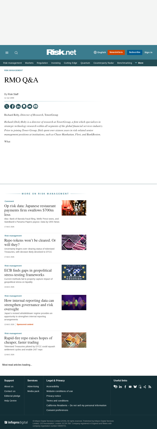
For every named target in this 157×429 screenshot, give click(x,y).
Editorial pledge (12, 396)
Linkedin (120, 387)
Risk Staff (13, 94)
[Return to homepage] (61, 54)
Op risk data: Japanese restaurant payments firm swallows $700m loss (30, 209)
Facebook (125, 387)
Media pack (33, 391)
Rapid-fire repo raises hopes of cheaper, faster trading (28, 340)
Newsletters (116, 52)
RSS (150, 387)
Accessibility (52, 386)
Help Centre (10, 400)
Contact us (9, 391)
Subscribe (134, 52)
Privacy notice (53, 396)
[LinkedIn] (18, 106)
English (102, 52)
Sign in (149, 52)
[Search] (16, 52)
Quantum (85, 63)
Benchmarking (124, 63)
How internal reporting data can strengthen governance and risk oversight (29, 304)
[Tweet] (6, 106)
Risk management (12, 63)
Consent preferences (57, 410)
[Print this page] (35, 106)
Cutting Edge (70, 63)
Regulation (42, 63)
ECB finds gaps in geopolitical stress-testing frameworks (28, 272)
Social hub (145, 387)
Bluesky (135, 387)
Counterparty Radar (104, 63)
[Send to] (29, 106)
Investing (56, 63)
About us (8, 386)
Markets (29, 63)
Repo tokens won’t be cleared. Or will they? (30, 242)
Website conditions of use (59, 391)
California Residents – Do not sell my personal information (76, 405)
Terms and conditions (57, 400)
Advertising (33, 386)
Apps (140, 387)
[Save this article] (24, 106)
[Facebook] (12, 106)
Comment (9, 201)
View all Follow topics (115, 387)
